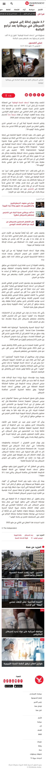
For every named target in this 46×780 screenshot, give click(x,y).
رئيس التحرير (38, 702)
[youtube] (13, 681)
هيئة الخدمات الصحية (21, 538)
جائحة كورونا (18, 535)
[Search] (11, 3)
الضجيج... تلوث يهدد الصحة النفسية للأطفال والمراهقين (26, 574)
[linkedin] (10, 681)
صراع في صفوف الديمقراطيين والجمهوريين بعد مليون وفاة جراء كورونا (18, 204)
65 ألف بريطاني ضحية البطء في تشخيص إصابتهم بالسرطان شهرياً (18, 214)
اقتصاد (16, 9)
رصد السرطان (29, 535)
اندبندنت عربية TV (36, 758)
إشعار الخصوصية (36, 698)
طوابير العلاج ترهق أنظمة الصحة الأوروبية (23, 663)
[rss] (4, 681)
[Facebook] (21, 681)
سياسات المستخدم (36, 694)
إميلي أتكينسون (35, 43)
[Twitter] (19, 681)
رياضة (40, 746)
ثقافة (8, 9)
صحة (28, 547)
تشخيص (30, 189)
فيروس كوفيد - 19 (37, 538)
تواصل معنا (38, 706)
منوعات (39, 742)
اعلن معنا (39, 710)
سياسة (32, 9)
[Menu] (4, 3)
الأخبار (40, 9)
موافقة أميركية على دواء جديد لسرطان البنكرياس (24, 633)
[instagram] (16, 681)
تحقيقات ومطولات (36, 754)
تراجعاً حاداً (12, 114)
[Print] (26, 94)
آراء (24, 9)
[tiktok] (7, 681)
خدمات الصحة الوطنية (20, 102)
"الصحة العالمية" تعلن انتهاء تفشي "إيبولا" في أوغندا (26, 603)
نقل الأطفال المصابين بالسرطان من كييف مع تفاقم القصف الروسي (20, 223)
